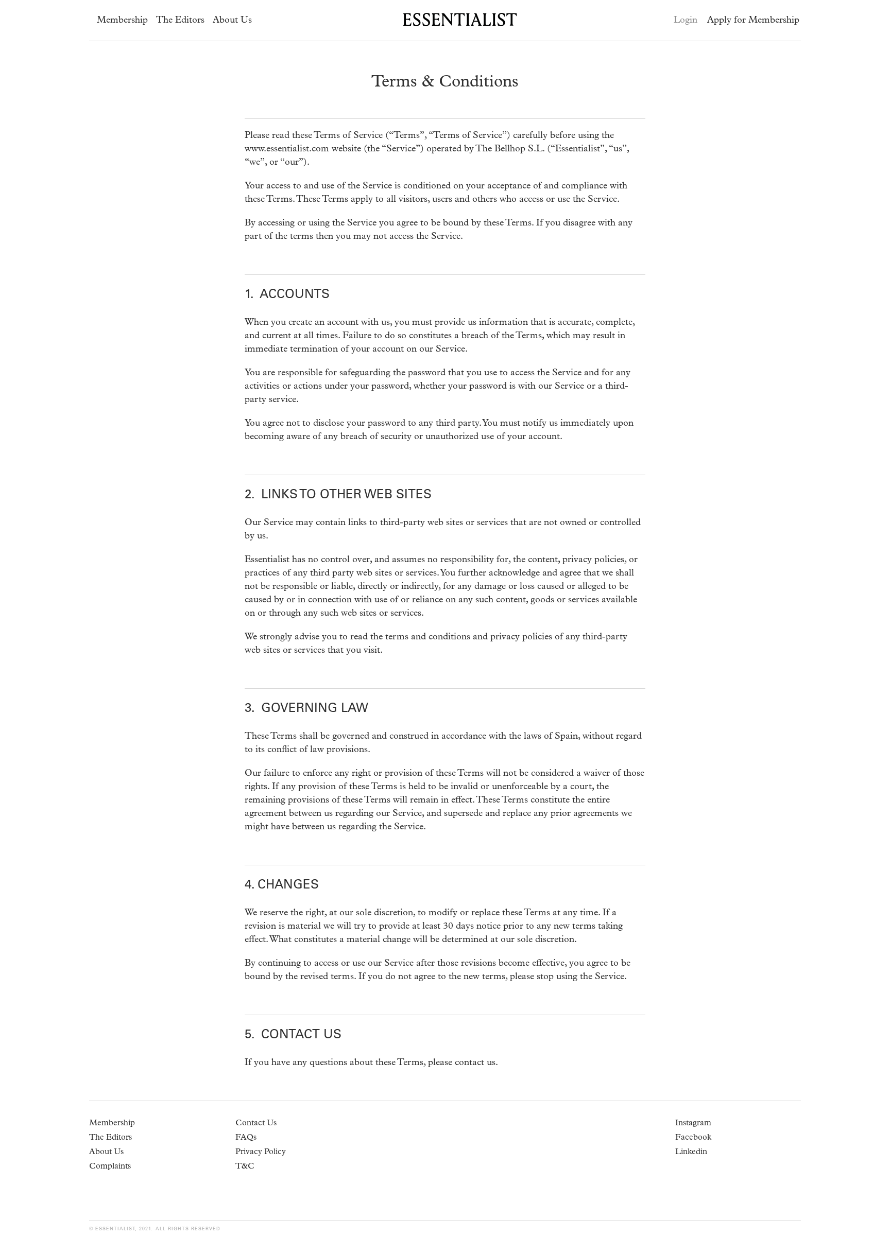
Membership (122, 20)
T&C (244, 1167)
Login (685, 20)
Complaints (110, 1167)
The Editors (180, 20)
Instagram (693, 1124)
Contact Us (256, 1124)
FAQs (245, 1138)
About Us (232, 20)
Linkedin (691, 1152)
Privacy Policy (260, 1152)
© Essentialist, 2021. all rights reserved (154, 1229)
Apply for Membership (753, 20)
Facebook (693, 1138)
